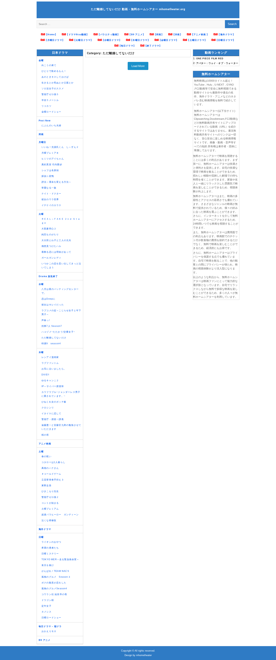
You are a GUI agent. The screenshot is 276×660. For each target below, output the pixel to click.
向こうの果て (48, 65)
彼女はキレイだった (52, 304)
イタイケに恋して (51, 413)
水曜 (41, 284)
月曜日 (42, 142)
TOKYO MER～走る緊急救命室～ (60, 559)
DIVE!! (45, 374)
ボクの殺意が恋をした (53, 582)
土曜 (41, 451)
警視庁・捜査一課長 (52, 419)
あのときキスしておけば (55, 77)
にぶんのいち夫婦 (51, 125)
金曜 (41, 60)
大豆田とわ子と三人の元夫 (56, 240)
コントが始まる (50, 503)
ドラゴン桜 (47, 600)
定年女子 (46, 606)
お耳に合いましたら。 (53, 369)
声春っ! (45, 320)
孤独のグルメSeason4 (54, 588)
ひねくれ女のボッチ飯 (53, 402)
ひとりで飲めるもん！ (53, 71)
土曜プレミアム (50, 508)
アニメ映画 (45, 443)
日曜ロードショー (51, 617)
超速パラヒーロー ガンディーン (60, 514)
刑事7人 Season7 (51, 326)
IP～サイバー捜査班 (52, 386)
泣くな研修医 (48, 520)
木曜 (41, 352)
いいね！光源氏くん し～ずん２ (60, 147)
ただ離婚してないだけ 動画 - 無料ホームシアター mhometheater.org (138, 9)
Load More (138, 66)
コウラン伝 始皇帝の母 (54, 594)
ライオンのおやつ (51, 542)
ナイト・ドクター (51, 193)
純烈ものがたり (50, 234)
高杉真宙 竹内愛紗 (51, 164)
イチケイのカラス (51, 205)
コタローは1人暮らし (53, 462)
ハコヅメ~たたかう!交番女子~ (58, 332)
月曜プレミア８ (50, 153)
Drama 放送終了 (48, 276)
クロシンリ (47, 407)
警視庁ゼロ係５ (50, 94)
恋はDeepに (48, 299)
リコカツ (46, 106)
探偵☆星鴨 (47, 176)
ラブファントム (50, 363)
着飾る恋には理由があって (56, 252)
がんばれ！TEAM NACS (55, 571)
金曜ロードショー (51, 112)
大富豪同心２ (48, 228)
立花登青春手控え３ (52, 479)
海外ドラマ (45, 529)
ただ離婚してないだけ (53, 337)
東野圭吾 (46, 485)
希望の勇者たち (50, 547)
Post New (45, 120)
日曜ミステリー (50, 553)
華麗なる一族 (48, 187)
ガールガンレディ (51, 257)
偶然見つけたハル (51, 246)
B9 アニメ (44, 640)
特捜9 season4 (51, 343)
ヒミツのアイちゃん (52, 158)
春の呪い (46, 456)
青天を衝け (47, 565)
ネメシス (46, 611)
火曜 (41, 214)
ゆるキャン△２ (50, 380)
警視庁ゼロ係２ (50, 497)
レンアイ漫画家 (50, 357)
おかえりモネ (48, 631)
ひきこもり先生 (50, 491)
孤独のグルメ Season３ (56, 577)
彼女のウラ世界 (50, 199)
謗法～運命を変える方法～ (56, 182)
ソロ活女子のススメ (52, 88)
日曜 (41, 537)
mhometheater (144, 655)
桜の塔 (45, 435)
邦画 (41, 134)
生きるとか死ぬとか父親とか (57, 82)
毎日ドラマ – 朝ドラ (50, 626)
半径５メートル (50, 100)
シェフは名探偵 (50, 170)
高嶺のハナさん (50, 468)
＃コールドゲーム (51, 474)
